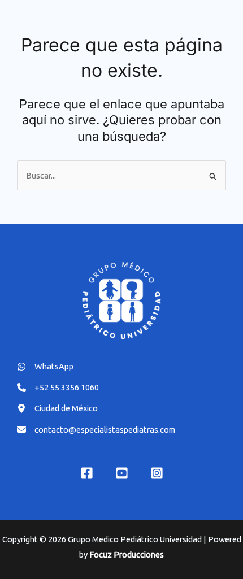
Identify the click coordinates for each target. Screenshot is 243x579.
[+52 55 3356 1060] (58, 387)
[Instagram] (156, 473)
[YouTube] (121, 473)
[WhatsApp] (45, 366)
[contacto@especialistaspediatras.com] (96, 429)
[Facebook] (86, 473)
